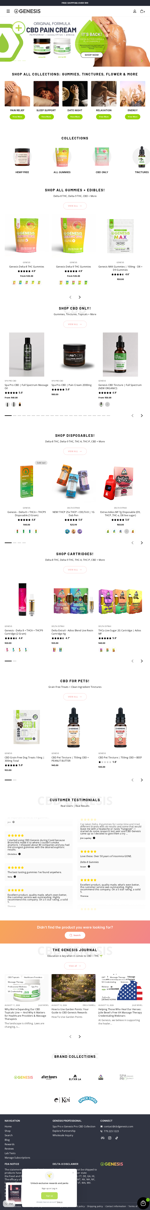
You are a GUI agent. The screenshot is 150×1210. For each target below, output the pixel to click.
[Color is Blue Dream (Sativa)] (114, 531)
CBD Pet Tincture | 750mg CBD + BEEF (120, 757)
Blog (7, 1139)
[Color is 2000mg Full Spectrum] (101, 404)
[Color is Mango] (39, 283)
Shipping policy (95, 1206)
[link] (88, 1100)
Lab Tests (10, 1153)
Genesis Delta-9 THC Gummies (73, 266)
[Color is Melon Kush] (23, 531)
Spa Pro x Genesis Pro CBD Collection (74, 1126)
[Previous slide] (130, 60)
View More (17, 116)
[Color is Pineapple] (33, 283)
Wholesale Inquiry (63, 1135)
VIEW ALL (73, 205)
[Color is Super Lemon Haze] (113, 650)
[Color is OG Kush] (101, 650)
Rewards (10, 1144)
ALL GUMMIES (62, 172)
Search (9, 1135)
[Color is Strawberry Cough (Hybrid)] (133, 531)
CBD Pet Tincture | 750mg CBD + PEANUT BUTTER (70, 759)
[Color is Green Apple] (86, 283)
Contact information (115, 1206)
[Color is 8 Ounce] (13, 404)
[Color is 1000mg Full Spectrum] (107, 404)
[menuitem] (27, 1126)
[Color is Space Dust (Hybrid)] (79, 531)
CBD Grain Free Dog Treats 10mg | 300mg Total (24, 759)
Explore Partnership (64, 1130)
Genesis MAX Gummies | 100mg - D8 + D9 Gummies (120, 268)
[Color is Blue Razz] (20, 283)
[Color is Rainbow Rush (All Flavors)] (61, 283)
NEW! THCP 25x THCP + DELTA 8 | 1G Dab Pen (74, 514)
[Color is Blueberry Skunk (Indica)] (67, 531)
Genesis (17, 1206)
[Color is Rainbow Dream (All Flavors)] (14, 283)
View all (73, 965)
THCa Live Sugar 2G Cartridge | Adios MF (119, 632)
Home (8, 1126)
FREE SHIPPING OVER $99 (75, 2)
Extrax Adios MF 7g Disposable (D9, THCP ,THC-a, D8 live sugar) (120, 514)
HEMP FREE (22, 172)
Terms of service (136, 1206)
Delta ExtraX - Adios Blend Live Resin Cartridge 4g (72, 632)
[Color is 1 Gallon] (20, 404)
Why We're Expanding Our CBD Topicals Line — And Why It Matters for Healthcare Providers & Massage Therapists (25, 1014)
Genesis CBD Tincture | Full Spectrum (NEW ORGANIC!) (120, 386)
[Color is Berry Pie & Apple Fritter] (60, 650)
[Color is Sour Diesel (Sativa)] (126, 531)
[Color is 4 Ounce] (7, 404)
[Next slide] (141, 60)
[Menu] (8, 11)
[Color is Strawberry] (26, 283)
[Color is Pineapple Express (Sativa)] (108, 531)
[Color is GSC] (107, 650)
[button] (141, 11)
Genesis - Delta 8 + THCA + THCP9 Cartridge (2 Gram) (24, 632)
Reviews (9, 1148)
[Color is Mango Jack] (36, 531)
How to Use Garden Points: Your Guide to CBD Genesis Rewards (70, 1011)
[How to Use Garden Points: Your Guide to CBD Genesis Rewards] (74, 988)
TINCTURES (142, 172)
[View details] (75, 41)
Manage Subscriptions (17, 1157)
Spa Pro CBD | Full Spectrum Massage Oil (26, 386)
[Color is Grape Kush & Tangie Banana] (54, 650)
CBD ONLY (102, 172)
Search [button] (77, 935)
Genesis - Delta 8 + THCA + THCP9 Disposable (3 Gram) (26, 514)
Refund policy (78, 1206)
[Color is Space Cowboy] (30, 531)
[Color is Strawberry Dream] (17, 531)
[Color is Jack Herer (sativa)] (73, 531)
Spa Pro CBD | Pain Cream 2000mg (72, 385)
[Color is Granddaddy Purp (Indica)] (120, 531)
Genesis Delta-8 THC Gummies (26, 266)
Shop (8, 1130)
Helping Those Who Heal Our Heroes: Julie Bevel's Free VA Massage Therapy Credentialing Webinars (120, 1012)
